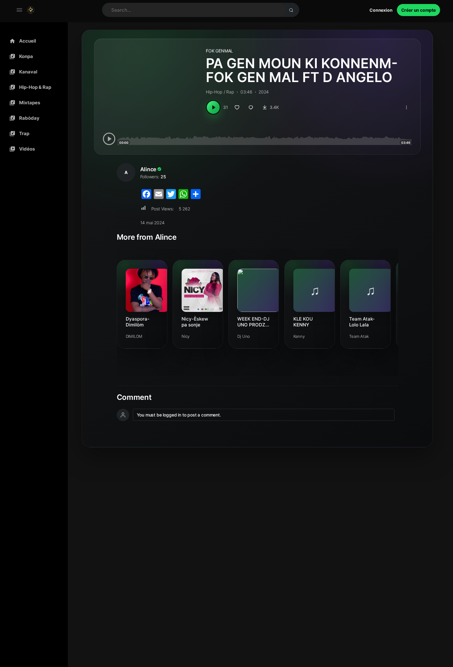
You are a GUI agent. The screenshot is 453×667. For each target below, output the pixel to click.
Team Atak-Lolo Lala (362, 322)
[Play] (213, 107)
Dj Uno (243, 336)
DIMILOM (134, 336)
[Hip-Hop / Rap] (32, 87)
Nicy (186, 336)
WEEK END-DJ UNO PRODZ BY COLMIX (253, 322)
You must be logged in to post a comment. (179, 414)
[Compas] (32, 56)
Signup (418, 10)
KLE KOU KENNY (303, 322)
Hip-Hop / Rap (220, 91)
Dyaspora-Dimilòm (137, 322)
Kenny (299, 336)
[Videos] (32, 149)
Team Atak (359, 336)
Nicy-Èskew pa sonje (195, 322)
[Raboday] (32, 118)
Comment (134, 397)
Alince (148, 169)
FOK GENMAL (219, 50)
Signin (381, 10)
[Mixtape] (32, 103)
